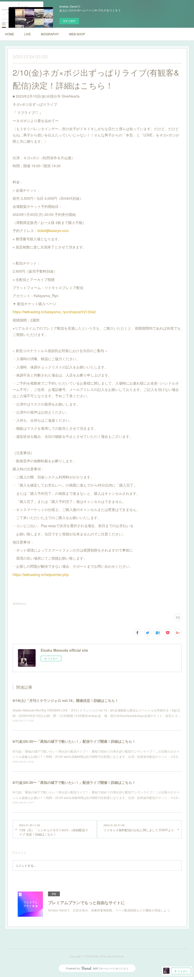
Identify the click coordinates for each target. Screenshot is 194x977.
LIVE (27, 34)
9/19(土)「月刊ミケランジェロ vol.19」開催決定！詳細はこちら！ (65, 700)
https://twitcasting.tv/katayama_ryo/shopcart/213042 (54, 311)
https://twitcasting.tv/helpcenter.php (41, 574)
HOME (9, 34)
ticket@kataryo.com (53, 230)
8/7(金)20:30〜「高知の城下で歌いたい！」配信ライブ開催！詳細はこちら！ (74, 741)
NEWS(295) (19, 604)
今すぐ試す (69, 21)
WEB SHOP (77, 34)
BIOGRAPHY (50, 34)
